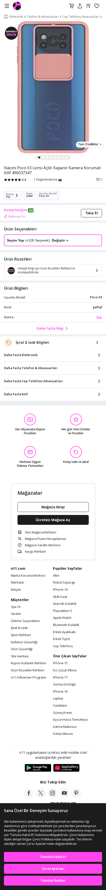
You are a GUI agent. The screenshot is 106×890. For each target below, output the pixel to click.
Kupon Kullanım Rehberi (28, 663)
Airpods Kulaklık (65, 604)
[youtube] (64, 796)
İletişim (16, 590)
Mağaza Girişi (53, 507)
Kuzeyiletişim (15, 210)
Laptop (58, 699)
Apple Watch (62, 618)
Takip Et (92, 213)
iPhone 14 (60, 590)
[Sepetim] (71, 6)
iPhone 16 (60, 692)
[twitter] (41, 796)
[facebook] (29, 796)
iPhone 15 (60, 663)
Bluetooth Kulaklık (66, 625)
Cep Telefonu (63, 646)
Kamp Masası (63, 734)
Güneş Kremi (62, 713)
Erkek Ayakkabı (64, 632)
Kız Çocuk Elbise (65, 670)
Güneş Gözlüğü (64, 684)
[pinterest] (76, 796)
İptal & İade (19, 628)
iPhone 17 (60, 678)
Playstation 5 (62, 611)
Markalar (17, 583)
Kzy (99, 317)
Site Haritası (20, 656)
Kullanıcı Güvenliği (24, 642)
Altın (56, 576)
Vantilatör (60, 706)
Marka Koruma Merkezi (28, 576)
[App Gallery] (66, 768)
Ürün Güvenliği (22, 649)
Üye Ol (15, 607)
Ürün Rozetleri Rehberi (27, 670)
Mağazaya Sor (17, 216)
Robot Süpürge (64, 583)
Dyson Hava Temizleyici (70, 720)
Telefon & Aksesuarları (42, 17)
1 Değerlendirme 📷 (48, 180)
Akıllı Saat (60, 597)
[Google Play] (38, 768)
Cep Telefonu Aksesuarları (80, 17)
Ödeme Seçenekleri (25, 621)
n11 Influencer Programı (28, 678)
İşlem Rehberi (21, 635)
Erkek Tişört (61, 639)
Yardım (16, 614)
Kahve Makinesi (65, 727)
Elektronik (16, 17)
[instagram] (52, 796)
